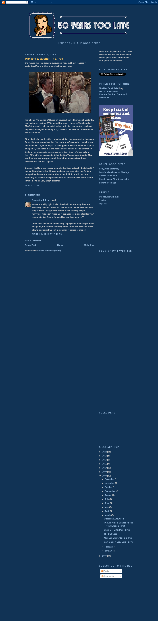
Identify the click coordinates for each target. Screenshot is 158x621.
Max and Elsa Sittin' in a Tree (44, 58)
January (109, 551)
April (107, 511)
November (110, 483)
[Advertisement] (114, 227)
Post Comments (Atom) (49, 250)
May (107, 507)
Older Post (89, 245)
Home (60, 245)
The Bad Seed (110, 534)
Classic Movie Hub (108, 176)
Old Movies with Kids (109, 197)
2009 (104, 472)
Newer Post (30, 245)
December (110, 479)
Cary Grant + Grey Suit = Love (118, 542)
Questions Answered (114, 519)
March (108, 515)
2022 (104, 452)
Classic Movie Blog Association (114, 179)
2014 (104, 456)
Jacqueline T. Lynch (41, 200)
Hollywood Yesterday (109, 169)
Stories (102, 200)
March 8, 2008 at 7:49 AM (47, 234)
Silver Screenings (107, 183)
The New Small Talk (108, 88)
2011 (104, 464)
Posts (106, 571)
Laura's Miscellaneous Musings (114, 172)
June (107, 503)
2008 (104, 476)
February (109, 547)
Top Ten (103, 204)
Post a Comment (33, 241)
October (109, 487)
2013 (104, 460)
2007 (104, 556)
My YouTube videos (108, 91)
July (107, 499)
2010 (104, 468)
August (108, 495)
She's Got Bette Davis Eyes (117, 530)
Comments (108, 576)
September (110, 491)
